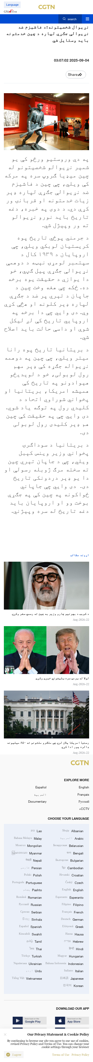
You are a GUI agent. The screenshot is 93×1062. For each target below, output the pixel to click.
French (72, 912)
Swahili (30, 934)
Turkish (31, 956)
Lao (36, 830)
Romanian (29, 897)
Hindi (76, 948)
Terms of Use (60, 1054)
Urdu (34, 970)
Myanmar (27, 853)
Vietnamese (27, 978)
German (72, 919)
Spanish (30, 926)
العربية (40, 794)
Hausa (74, 934)
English (84, 787)
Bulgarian (69, 860)
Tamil (34, 941)
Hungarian (70, 956)
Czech (74, 882)
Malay (28, 838)
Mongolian (29, 845)
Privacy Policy (80, 1054)
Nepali (34, 860)
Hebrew (73, 941)
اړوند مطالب (79, 555)
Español (41, 787)
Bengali (75, 853)
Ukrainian (27, 963)
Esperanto (69, 897)
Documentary (37, 801)
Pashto (32, 889)
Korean (73, 985)
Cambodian (72, 867)
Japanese (71, 978)
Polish (33, 875)
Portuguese (27, 882)
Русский (84, 801)
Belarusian (68, 845)
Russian (30, 904)
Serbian (31, 912)
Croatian (71, 875)
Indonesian (64, 963)
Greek (72, 926)
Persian (31, 867)
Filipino (72, 904)
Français (83, 794)
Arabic (71, 838)
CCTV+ (84, 809)
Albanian (72, 830)
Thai (35, 948)
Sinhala (32, 919)
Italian (73, 970)
